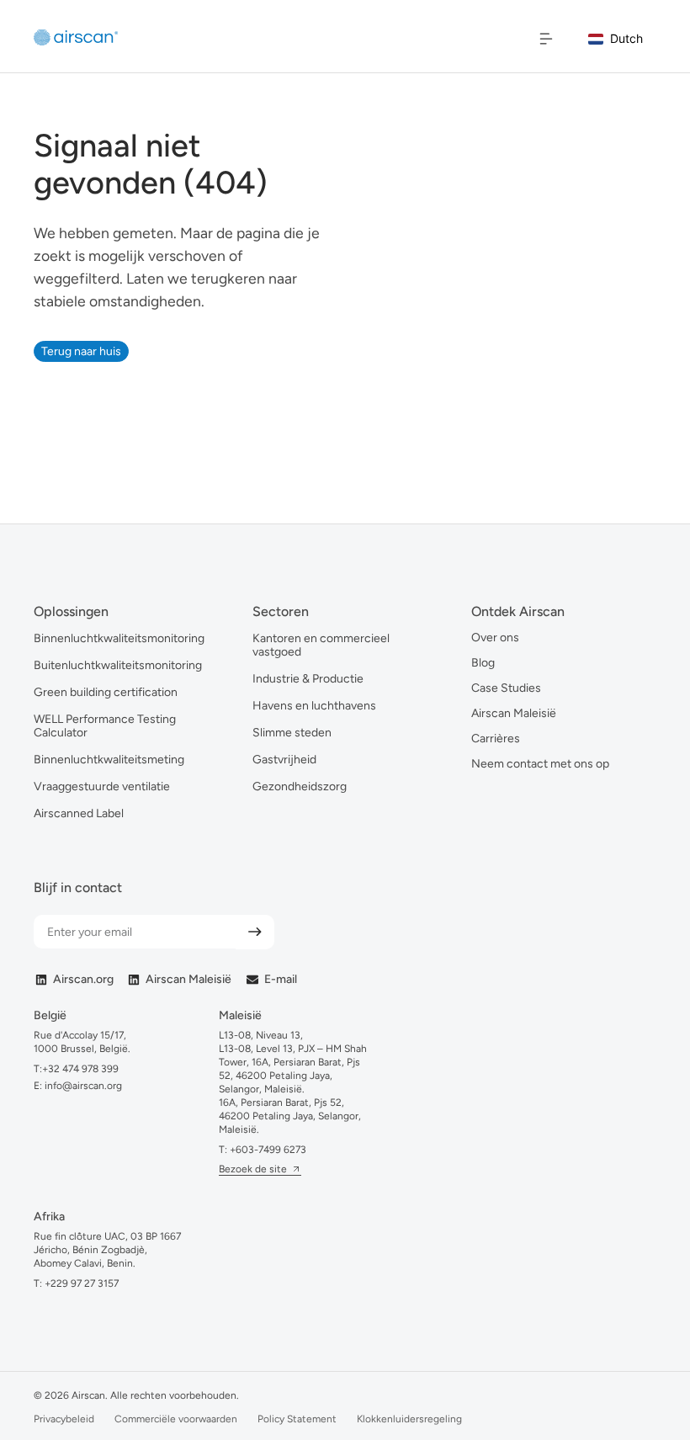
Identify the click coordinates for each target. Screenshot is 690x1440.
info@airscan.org (82, 1086)
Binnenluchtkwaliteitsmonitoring (119, 638)
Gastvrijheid (284, 759)
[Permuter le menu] (546, 38)
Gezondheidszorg (299, 786)
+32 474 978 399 (80, 1069)
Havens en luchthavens (314, 706)
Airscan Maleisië (513, 713)
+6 (268, 1150)
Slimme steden (292, 732)
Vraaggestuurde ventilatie (102, 786)
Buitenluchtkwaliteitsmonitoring (118, 665)
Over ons (495, 637)
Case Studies (506, 688)
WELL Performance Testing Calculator (105, 726)
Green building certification (106, 692)
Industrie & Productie (308, 679)
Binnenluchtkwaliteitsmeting (109, 759)
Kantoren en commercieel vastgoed (321, 645)
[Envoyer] (255, 932)
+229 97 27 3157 (82, 1283)
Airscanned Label (79, 813)
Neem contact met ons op (540, 764)
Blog (483, 663)
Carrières (495, 738)
